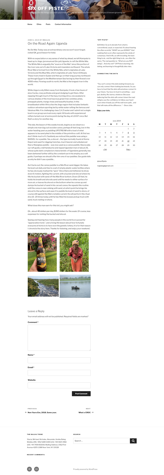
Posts (48, 24)
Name (31, 355)
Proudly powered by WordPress (85, 469)
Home (29, 24)
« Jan (105, 149)
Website (32, 380)
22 (128, 141)
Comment (33, 322)
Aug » (128, 149)
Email (31, 367)
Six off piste (46, 8)
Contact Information (63, 24)
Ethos (39, 24)
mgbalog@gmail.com (105, 166)
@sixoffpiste (102, 161)
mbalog (46, 40)
